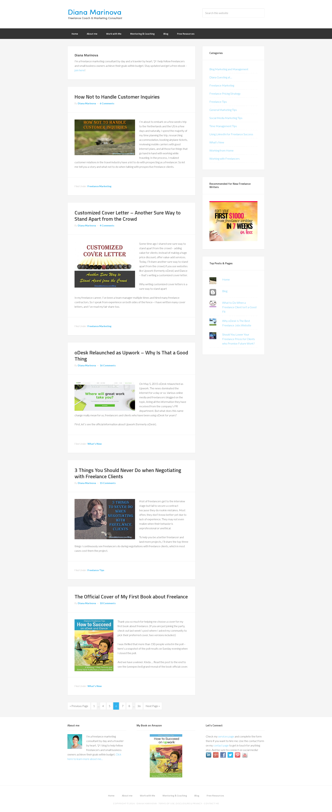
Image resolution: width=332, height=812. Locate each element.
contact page (221, 745)
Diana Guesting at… (220, 77)
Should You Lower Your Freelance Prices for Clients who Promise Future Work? (238, 339)
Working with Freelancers (224, 158)
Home (226, 279)
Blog (224, 291)
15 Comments (108, 482)
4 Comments (107, 225)
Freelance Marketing (99, 186)
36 (139, 706)
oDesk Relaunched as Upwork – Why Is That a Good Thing (131, 355)
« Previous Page (79, 706)
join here (80, 70)
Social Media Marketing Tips (225, 118)
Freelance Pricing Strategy (225, 93)
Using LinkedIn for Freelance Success (231, 134)
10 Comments (108, 603)
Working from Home (221, 150)
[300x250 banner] (233, 240)
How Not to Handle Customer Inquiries (117, 97)
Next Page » (153, 706)
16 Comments (108, 365)
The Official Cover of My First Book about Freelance (131, 596)
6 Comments (107, 103)
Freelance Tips (95, 570)
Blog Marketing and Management (228, 69)
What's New (94, 443)
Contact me (211, 803)
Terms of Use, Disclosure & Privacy (180, 803)
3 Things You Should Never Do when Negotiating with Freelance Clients (128, 473)
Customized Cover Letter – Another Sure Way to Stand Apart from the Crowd (128, 216)
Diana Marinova (95, 14)
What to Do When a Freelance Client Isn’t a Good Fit (239, 307)
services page (226, 736)
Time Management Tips (223, 126)
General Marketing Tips (223, 109)
